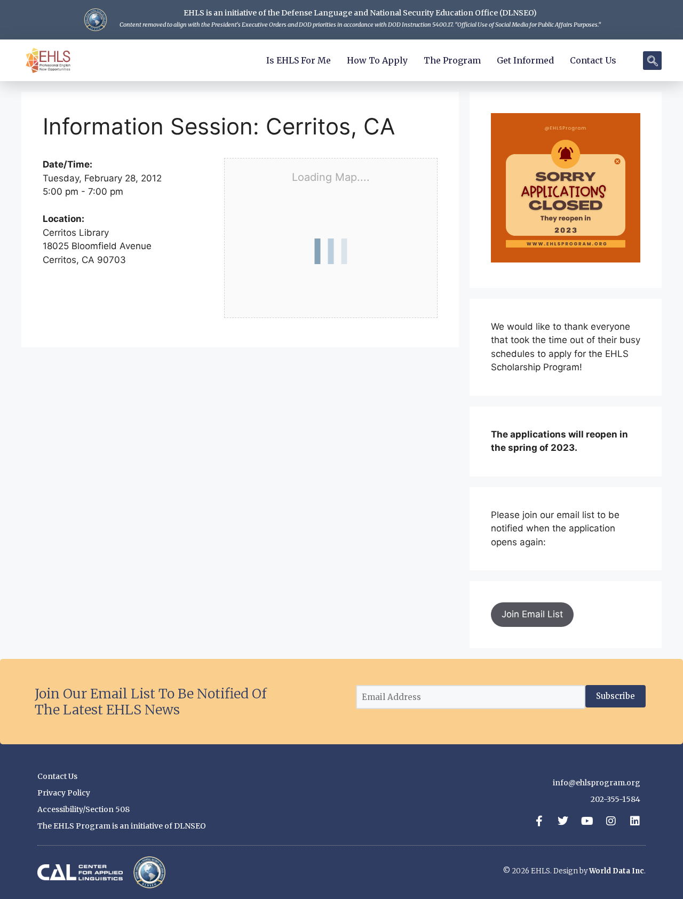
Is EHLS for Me (298, 60)
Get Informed (525, 60)
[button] (652, 60)
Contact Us (593, 60)
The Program (452, 60)
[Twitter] (563, 821)
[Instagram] (611, 821)
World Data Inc (616, 871)
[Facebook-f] (539, 821)
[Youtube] (587, 821)
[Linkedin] (635, 821)
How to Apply (377, 60)
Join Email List (532, 614)
